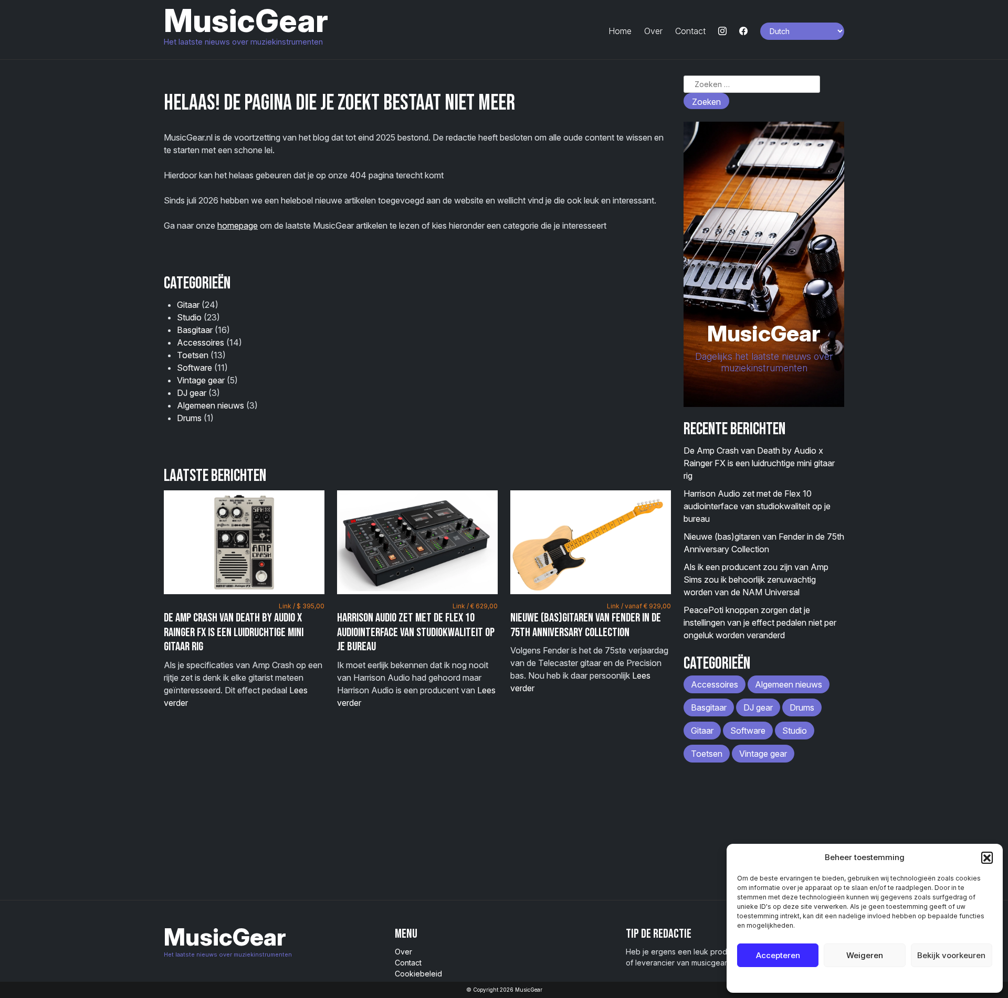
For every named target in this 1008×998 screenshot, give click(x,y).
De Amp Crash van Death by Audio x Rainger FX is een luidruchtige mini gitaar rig (233, 632)
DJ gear (191, 393)
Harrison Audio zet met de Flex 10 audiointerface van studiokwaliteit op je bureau (416, 632)
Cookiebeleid (838, 979)
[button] (987, 857)
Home (620, 31)
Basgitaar (195, 330)
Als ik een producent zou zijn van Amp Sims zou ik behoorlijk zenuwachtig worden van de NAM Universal (756, 579)
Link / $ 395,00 (301, 606)
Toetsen (192, 355)
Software (194, 367)
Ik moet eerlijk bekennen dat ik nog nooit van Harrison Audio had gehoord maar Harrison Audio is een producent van (417, 655)
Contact (690, 31)
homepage (237, 225)
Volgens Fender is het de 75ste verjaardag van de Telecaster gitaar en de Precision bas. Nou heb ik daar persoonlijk (590, 647)
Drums (189, 418)
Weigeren (864, 955)
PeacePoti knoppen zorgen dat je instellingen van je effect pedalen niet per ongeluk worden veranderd (760, 622)
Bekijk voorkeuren (951, 955)
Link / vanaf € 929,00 (639, 606)
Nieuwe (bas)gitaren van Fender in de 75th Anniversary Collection (585, 625)
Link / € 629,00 (475, 606)
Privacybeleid (886, 979)
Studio (189, 317)
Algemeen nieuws (210, 405)
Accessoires (200, 342)
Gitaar (188, 304)
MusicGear (246, 20)
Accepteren (778, 955)
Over (653, 31)
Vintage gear (201, 380)
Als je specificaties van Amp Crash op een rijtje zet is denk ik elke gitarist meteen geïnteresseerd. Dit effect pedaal (244, 655)
